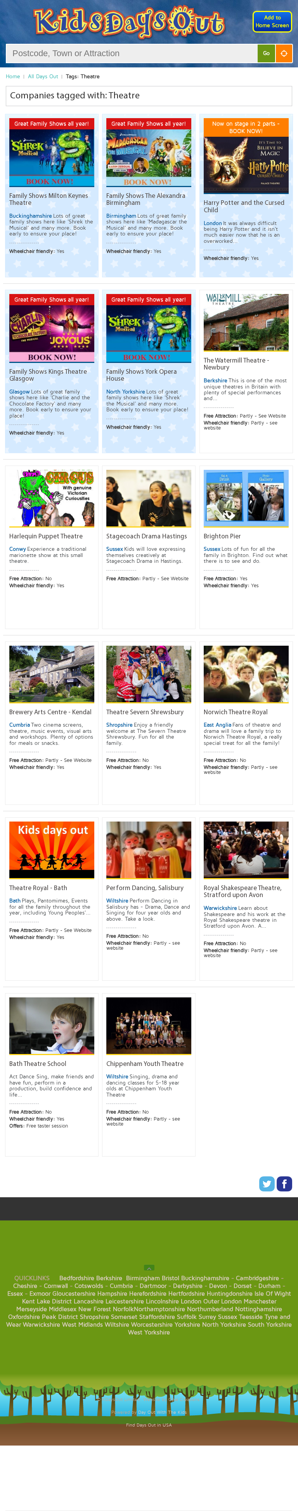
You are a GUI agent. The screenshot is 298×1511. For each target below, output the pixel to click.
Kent (28, 1301)
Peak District (60, 1316)
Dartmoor (153, 1285)
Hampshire (112, 1293)
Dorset (243, 1285)
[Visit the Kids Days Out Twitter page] (268, 1190)
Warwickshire (41, 1324)
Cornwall (56, 1285)
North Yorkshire (224, 1324)
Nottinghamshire (258, 1309)
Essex (15, 1293)
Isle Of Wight (273, 1293)
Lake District (54, 1301)
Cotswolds (88, 1285)
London (191, 1301)
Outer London (222, 1301)
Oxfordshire (24, 1316)
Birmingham (143, 1278)
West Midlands (82, 1324)
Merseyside (31, 1309)
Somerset (124, 1316)
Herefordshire (147, 1293)
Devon (218, 1285)
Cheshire (25, 1285)
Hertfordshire (186, 1293)
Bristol (170, 1278)
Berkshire (109, 1278)
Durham (269, 1285)
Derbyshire (188, 1285)
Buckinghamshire (205, 1278)
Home (13, 76)
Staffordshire (157, 1316)
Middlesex (62, 1309)
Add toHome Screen (272, 21)
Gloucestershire (73, 1293)
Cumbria (121, 1285)
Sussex (227, 1316)
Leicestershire (125, 1301)
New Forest (94, 1309)
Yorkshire (187, 1324)
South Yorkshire (270, 1324)
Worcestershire (152, 1324)
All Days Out (43, 76)
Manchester (260, 1301)
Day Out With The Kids (162, 1412)
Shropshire (94, 1316)
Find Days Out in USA (149, 1425)
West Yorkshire (149, 1332)
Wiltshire (117, 1324)
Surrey (207, 1316)
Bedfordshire (76, 1278)
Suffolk (187, 1316)
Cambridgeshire (257, 1278)
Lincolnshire (162, 1301)
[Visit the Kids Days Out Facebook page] (284, 1190)
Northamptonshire (159, 1309)
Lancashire (89, 1301)
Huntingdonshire (230, 1293)
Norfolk (123, 1309)
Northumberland (210, 1309)
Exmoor (39, 1293)
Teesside (251, 1316)
